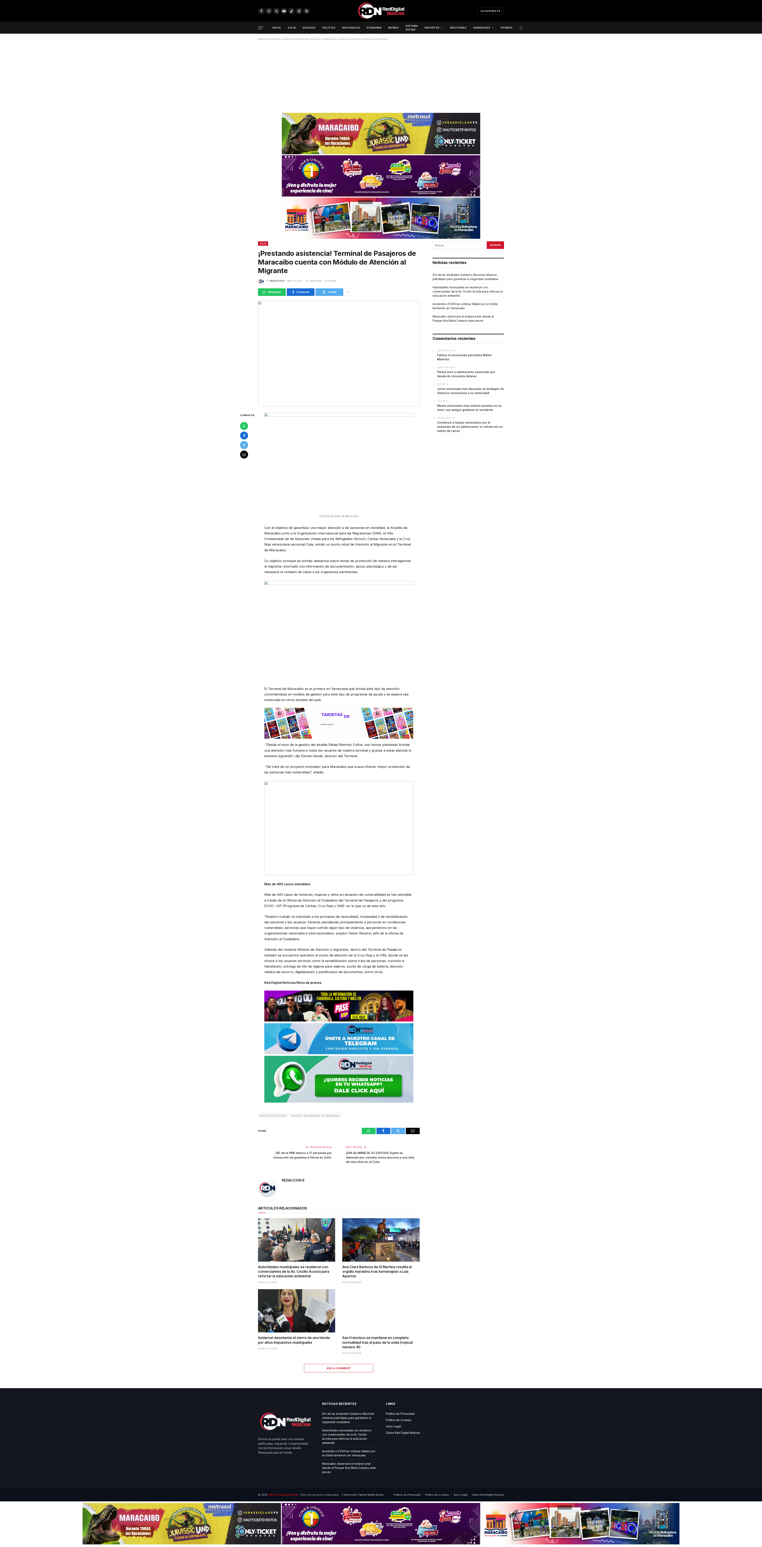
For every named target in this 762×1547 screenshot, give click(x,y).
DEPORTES (432, 27)
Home (261, 38)
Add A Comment (339, 1368)
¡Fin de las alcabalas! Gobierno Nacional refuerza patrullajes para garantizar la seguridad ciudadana (348, 1418)
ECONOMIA (374, 27)
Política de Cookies (398, 1420)
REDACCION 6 (277, 281)
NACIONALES (351, 27)
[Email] (244, 454)
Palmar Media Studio (371, 1494)
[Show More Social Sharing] (348, 292)
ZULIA (292, 27)
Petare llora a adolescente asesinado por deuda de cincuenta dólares (466, 374)
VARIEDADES (481, 27)
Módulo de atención (273, 1115)
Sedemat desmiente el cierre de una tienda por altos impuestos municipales (294, 1340)
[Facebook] (244, 435)
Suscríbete (490, 10)
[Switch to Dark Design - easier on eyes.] (521, 28)
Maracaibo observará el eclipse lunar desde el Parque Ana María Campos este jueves (349, 1468)
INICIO (276, 27)
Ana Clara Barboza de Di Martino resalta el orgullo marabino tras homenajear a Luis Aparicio (377, 1271)
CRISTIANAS (458, 27)
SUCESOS (309, 27)
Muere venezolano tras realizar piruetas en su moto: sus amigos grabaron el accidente (469, 407)
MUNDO (393, 27)
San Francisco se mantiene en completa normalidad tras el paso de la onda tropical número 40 (377, 1342)
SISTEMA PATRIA (412, 27)
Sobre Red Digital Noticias (403, 1432)
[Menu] (260, 27)
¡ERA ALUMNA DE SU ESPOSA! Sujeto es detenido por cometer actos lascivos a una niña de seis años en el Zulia (380, 1157)
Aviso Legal (393, 1426)
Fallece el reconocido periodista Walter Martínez (464, 357)
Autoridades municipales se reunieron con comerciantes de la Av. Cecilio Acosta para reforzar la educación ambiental (293, 1271)
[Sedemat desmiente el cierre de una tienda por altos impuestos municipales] (296, 1311)
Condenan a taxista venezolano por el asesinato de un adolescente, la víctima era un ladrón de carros (470, 427)
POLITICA (328, 27)
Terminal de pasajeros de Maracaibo (315, 1115)
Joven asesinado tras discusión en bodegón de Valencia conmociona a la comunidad (470, 391)
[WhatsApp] (244, 426)
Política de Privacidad (400, 1413)
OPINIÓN (506, 27)
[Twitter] (244, 445)
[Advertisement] (381, 75)
